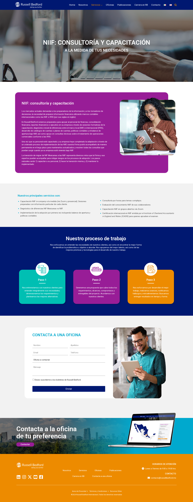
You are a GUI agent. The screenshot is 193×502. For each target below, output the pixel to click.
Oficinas (110, 5)
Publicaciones (124, 5)
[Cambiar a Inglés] (170, 5)
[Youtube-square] (35, 477)
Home (72, 5)
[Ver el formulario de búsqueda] (175, 5)
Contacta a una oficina (102, 476)
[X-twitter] (30, 477)
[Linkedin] (18, 477)
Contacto (155, 5)
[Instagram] (24, 477)
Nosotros (83, 5)
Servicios (83, 470)
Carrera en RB (141, 5)
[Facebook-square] (41, 477)
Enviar (69, 388)
